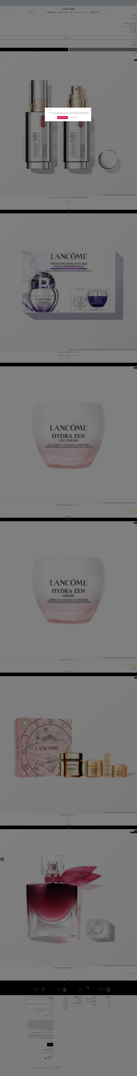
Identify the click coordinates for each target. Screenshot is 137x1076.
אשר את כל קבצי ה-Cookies (62, 117)
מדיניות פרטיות (55, 113)
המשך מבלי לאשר (48, 109)
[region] (68, 114)
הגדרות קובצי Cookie (73, 117)
